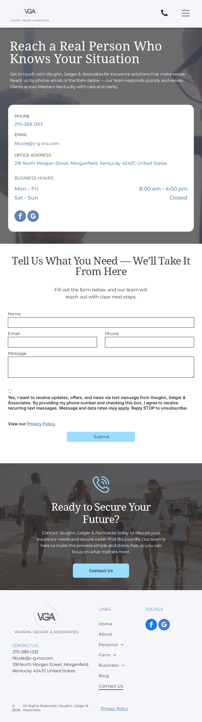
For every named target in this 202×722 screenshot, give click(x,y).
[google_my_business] (33, 216)
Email (14, 333)
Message (17, 353)
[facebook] (20, 216)
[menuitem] (121, 624)
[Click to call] (164, 15)
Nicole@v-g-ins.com (36, 143)
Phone (112, 333)
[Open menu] (186, 13)
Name (14, 313)
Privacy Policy (41, 423)
